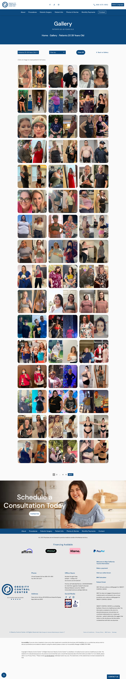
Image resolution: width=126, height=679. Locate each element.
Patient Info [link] (59, 12)
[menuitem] (23, 12)
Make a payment (102, 568)
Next (70, 475)
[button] (3, 675)
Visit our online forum (103, 573)
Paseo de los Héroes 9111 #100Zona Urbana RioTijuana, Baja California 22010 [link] (46, 598)
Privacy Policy (99, 632)
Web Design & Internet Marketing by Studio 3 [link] (52, 632)
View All (81, 52)
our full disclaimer (49, 655)
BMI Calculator (101, 577)
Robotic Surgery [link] (46, 12)
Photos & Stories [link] (72, 12)
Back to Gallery (102, 52)
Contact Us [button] (113, 677)
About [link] (23, 12)
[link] (102, 5)
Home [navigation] (45, 35)
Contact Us (34, 514)
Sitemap (114, 632)
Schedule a (35, 501)
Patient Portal (101, 582)
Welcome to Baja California (105, 562)
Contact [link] (102, 12)
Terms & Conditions (88, 632)
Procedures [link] (32, 12)
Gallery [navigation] (53, 35)
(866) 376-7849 (85, 644)
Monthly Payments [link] (88, 12)
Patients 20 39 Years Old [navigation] (71, 35)
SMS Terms (108, 632)
